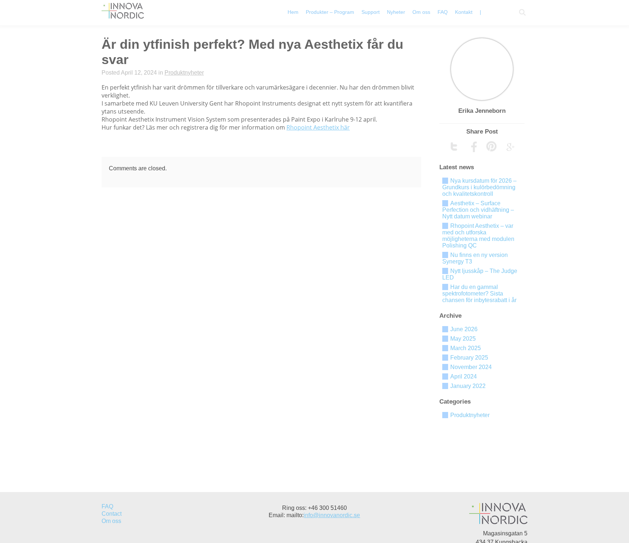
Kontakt (463, 12)
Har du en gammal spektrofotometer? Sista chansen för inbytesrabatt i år (479, 293)
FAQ (443, 12)
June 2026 (464, 329)
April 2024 (463, 376)
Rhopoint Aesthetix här (318, 127)
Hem (293, 12)
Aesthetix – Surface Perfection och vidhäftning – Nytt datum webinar (478, 209)
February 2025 (469, 357)
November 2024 (471, 367)
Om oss (421, 12)
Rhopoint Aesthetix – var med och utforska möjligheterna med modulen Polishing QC (478, 236)
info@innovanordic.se (332, 515)
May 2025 (463, 339)
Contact (112, 514)
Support (370, 12)
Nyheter (396, 12)
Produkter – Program (330, 12)
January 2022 (468, 386)
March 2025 (465, 348)
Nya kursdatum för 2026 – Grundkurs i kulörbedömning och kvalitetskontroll (479, 187)
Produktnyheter (184, 73)
